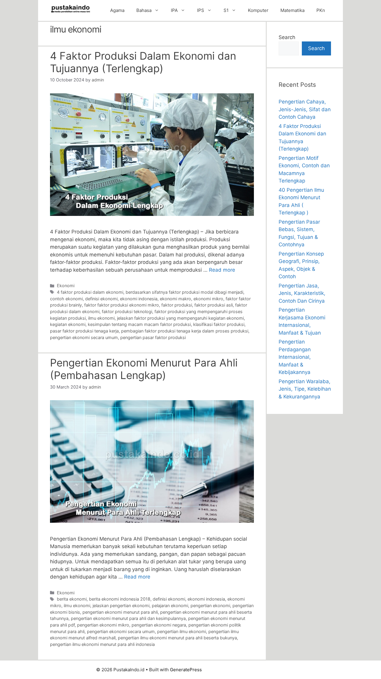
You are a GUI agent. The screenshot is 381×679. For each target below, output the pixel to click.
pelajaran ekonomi (170, 605)
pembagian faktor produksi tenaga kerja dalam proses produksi (184, 330)
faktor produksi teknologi (127, 311)
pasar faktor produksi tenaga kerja (84, 330)
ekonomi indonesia (138, 298)
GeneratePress (186, 669)
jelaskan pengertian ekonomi (121, 605)
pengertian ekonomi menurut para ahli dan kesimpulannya (128, 618)
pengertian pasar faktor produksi (153, 337)
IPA (174, 10)
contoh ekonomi (66, 298)
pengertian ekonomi (210, 605)
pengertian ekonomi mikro (103, 624)
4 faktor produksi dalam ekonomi (90, 292)
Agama (117, 10)
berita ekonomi (72, 598)
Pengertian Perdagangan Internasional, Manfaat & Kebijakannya (295, 357)
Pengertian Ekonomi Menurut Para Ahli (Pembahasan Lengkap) (144, 368)
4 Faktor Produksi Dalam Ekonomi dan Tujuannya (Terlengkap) (143, 62)
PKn (320, 10)
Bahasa (144, 10)
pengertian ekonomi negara (159, 624)
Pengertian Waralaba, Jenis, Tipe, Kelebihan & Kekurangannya (305, 389)
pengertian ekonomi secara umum (84, 337)
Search (287, 37)
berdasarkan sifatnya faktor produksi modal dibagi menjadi (184, 292)
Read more (222, 270)
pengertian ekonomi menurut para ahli (120, 612)
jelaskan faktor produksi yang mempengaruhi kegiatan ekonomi (180, 318)
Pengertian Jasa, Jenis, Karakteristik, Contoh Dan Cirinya (302, 293)
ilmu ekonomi (101, 318)
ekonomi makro (175, 298)
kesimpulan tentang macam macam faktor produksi (139, 324)
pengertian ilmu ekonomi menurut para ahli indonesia (102, 644)
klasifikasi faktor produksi (218, 324)
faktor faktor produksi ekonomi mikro (121, 304)
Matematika (292, 10)
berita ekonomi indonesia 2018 (119, 598)
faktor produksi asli (213, 304)
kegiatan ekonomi (67, 324)
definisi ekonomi (101, 298)
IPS (200, 10)
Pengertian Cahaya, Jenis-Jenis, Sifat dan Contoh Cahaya (305, 109)
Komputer (258, 10)
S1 (226, 10)
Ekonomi (65, 285)
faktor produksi (176, 304)
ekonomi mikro (208, 298)
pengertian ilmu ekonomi (181, 631)
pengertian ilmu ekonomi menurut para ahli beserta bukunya (177, 637)
